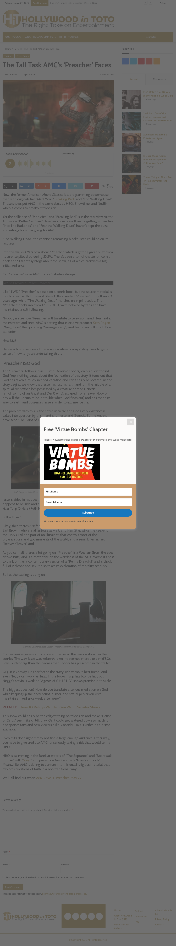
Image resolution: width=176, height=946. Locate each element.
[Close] (130, 422)
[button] (88, 462)
